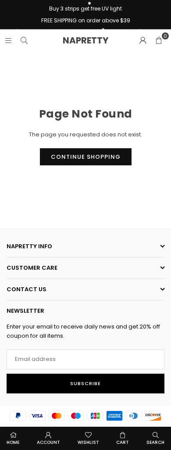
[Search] (24, 40)
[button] (159, 40)
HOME (13, 442)
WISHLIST (88, 442)
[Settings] (143, 40)
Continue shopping (86, 157)
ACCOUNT (48, 442)
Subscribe (85, 383)
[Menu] (8, 40)
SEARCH (155, 442)
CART (122, 442)
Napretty (85, 40)
